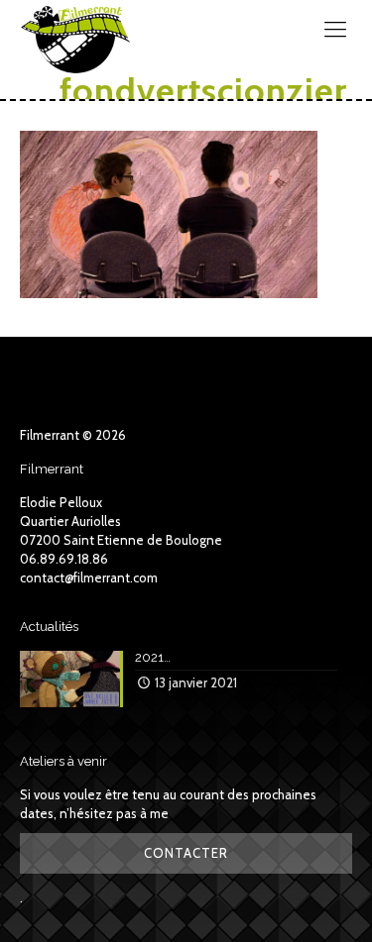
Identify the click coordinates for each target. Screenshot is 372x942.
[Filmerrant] (75, 29)
